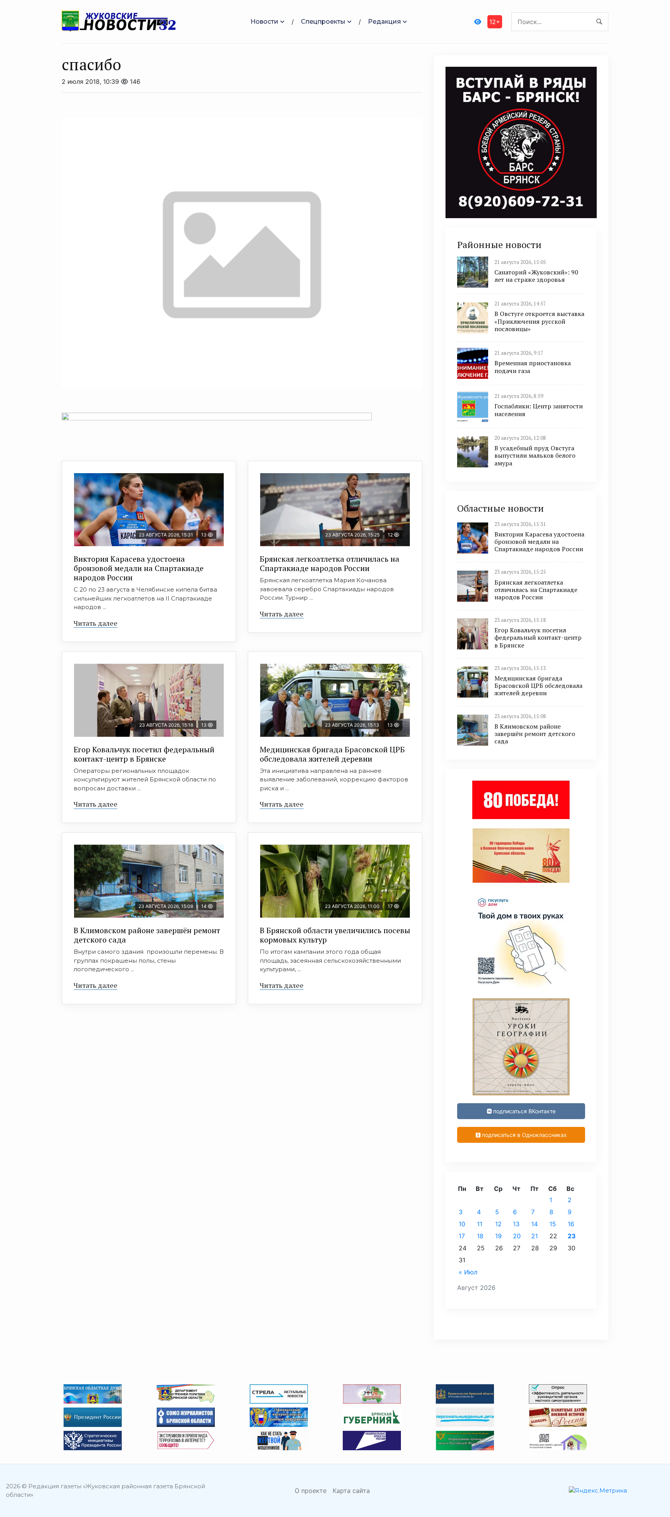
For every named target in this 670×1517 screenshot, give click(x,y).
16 (571, 1224)
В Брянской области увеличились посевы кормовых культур (335, 935)
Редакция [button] (384, 21)
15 (552, 1224)
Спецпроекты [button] (323, 21)
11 (479, 1224)
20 (517, 1236)
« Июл (468, 1272)
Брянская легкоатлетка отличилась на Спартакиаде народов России (329, 563)
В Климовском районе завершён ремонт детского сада (147, 935)
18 (480, 1236)
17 (462, 1236)
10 (462, 1224)
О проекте (310, 1490)
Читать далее (95, 623)
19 (498, 1236)
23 (572, 1236)
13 (516, 1224)
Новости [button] (264, 21)
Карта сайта (351, 1490)
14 (534, 1224)
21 (534, 1236)
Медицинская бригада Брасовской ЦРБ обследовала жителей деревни (332, 754)
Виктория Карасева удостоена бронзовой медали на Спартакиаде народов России (139, 568)
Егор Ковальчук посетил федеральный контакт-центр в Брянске (144, 754)
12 (498, 1224)
